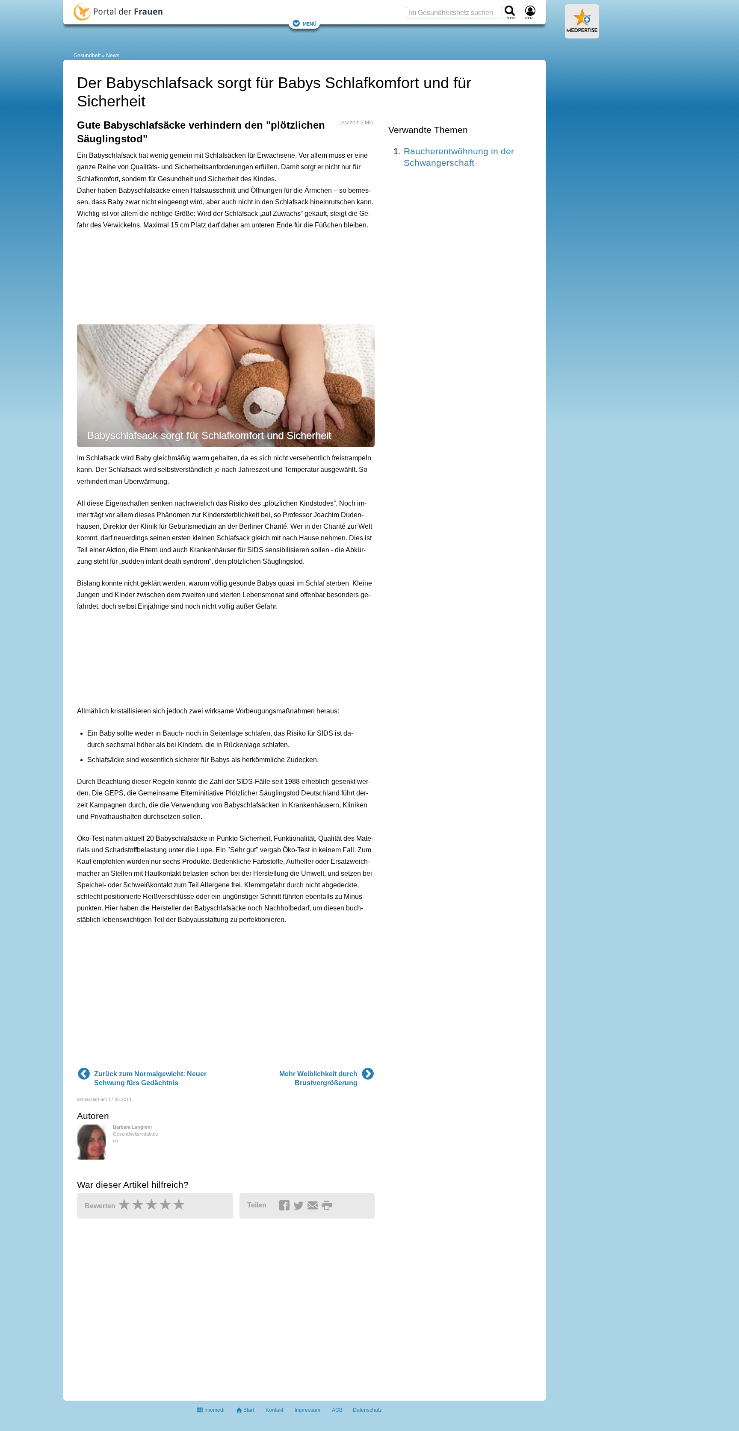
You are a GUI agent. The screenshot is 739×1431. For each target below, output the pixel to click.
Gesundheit (87, 56)
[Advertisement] (209, 275)
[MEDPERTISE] (582, 35)
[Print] (328, 1206)
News (112, 56)
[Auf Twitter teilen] (299, 1206)
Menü (309, 23)
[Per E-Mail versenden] (313, 1206)
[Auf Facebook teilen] (285, 1206)
